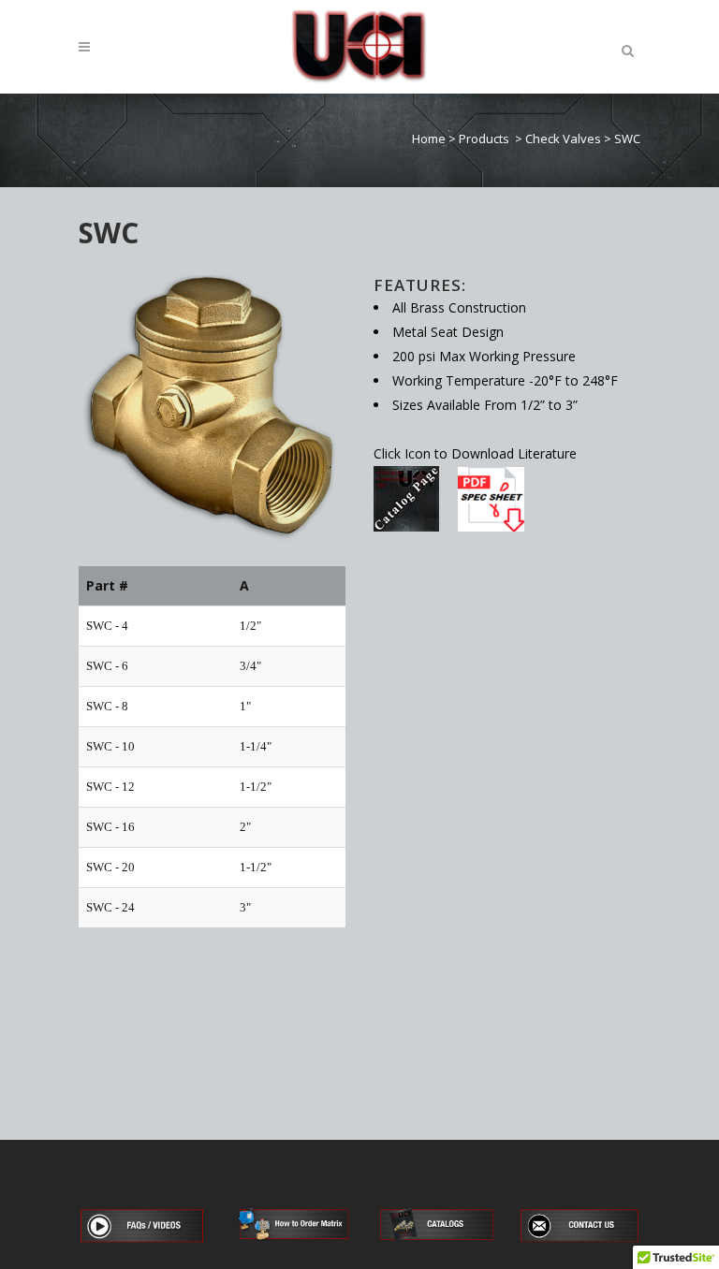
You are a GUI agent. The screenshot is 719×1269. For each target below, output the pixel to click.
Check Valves (563, 138)
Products (484, 138)
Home (429, 138)
